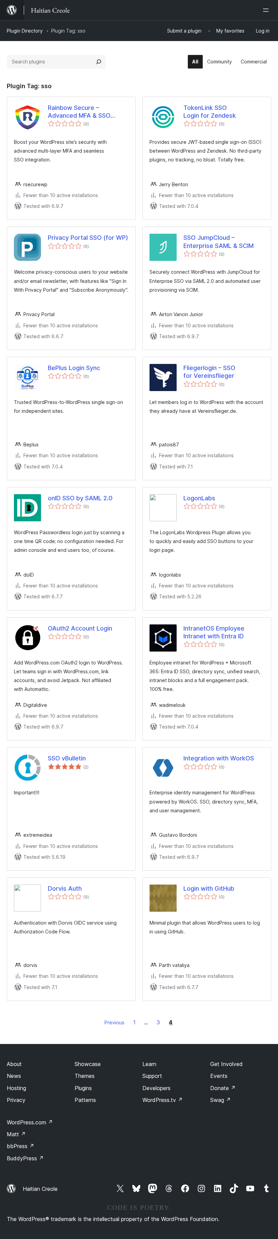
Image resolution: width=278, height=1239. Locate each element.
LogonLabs (199, 498)
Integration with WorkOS (218, 758)
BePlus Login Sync (74, 367)
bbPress (20, 1146)
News (14, 1075)
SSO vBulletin (67, 758)
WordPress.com (30, 1122)
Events (218, 1075)
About (14, 1064)
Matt (16, 1134)
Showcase (88, 1064)
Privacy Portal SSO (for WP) (88, 237)
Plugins (83, 1088)
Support (152, 1075)
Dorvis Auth (65, 888)
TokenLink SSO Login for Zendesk (209, 111)
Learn (149, 1064)
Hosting (16, 1088)
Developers (156, 1088)
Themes (85, 1075)
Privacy (16, 1100)
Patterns (85, 1100)
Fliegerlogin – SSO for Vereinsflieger (209, 371)
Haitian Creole (40, 1188)
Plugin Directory (25, 31)
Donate (223, 1088)
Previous (114, 1022)
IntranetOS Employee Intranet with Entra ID (213, 632)
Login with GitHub (208, 888)
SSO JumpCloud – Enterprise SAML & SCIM (218, 241)
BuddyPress (25, 1158)
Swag (220, 1100)
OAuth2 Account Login (80, 628)
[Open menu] (267, 10)
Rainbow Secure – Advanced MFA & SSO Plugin (79, 112)
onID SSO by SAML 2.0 (80, 498)
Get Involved (226, 1064)
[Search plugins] (98, 62)
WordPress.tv (162, 1100)
